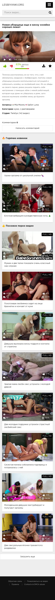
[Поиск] (50, 12)
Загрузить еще (27, 557)
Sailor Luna (33, 105)
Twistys (14, 113)
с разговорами (27, 109)
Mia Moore (19, 105)
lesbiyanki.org (13, 5)
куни (16, 109)
